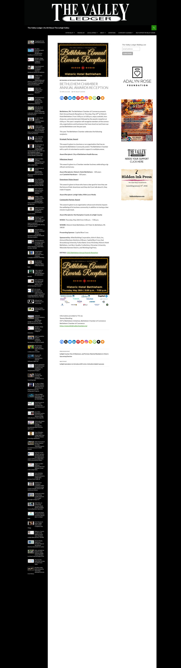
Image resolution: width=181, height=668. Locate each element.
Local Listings (91, 32)
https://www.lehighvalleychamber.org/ (73, 326)
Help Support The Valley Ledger (145, 32)
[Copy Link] (90, 98)
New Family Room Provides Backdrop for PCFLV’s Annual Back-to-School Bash (36, 515)
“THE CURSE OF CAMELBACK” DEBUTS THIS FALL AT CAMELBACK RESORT (36, 273)
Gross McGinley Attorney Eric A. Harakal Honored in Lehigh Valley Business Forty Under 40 (36, 476)
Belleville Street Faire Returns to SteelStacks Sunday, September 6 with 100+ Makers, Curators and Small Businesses (36, 110)
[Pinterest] (78, 98)
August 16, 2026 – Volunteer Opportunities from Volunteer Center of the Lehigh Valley (36, 466)
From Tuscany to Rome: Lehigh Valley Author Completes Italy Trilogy (35, 525)
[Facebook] (62, 98)
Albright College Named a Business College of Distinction (39, 60)
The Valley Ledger (79, 91)
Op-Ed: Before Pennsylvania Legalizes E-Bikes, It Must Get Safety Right (36, 264)
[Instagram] (86, 98)
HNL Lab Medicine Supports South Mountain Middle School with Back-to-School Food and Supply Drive (36, 553)
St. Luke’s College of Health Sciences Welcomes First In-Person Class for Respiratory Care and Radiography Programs (36, 387)
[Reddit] (82, 98)
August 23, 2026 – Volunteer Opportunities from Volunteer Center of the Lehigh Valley (36, 162)
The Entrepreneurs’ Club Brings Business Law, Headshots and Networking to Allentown (36, 100)
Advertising (112, 32)
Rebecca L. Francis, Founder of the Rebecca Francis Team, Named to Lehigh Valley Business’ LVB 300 (36, 534)
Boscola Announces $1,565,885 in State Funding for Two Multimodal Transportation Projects (36, 367)
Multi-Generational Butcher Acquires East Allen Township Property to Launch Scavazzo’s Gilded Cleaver (36, 445)
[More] (102, 98)
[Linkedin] (74, 98)
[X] (66, 98)
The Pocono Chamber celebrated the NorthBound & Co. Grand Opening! (36, 377)
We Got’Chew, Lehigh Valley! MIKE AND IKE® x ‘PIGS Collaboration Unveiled (36, 348)
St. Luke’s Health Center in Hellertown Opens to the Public (39, 120)
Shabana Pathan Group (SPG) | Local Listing (39, 309)
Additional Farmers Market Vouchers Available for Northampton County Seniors (36, 210)
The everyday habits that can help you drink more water (40, 562)
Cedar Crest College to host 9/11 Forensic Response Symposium (35, 91)
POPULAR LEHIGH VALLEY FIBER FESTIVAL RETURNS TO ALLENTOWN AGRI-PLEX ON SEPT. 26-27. (36, 425)
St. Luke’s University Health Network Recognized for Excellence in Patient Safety (36, 52)
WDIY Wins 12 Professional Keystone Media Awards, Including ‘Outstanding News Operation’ (36, 506)
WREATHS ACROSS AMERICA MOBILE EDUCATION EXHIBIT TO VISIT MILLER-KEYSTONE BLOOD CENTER (36, 319)
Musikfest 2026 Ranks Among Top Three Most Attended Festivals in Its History (36, 570)
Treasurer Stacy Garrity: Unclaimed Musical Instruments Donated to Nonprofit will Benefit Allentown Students (36, 233)
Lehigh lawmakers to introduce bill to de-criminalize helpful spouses (82, 363)
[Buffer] (98, 98)
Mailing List (81, 32)
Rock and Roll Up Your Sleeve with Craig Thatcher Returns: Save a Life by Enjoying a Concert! (35, 283)
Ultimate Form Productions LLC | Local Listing (39, 302)
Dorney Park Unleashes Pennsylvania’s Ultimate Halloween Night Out (35, 358)
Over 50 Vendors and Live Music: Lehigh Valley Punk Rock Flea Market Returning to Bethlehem (36, 435)
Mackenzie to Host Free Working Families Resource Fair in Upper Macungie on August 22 (36, 496)
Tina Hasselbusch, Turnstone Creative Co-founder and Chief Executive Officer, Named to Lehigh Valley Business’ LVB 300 (36, 244)
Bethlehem (63, 80)
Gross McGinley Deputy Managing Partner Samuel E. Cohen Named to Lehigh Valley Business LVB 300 (36, 182)
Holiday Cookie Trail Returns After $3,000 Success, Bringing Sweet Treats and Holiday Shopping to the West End (36, 200)
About (102, 32)
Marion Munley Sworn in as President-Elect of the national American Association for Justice (36, 544)
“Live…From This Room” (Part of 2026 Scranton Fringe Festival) (39, 139)
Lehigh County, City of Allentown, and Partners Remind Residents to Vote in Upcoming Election (84, 354)
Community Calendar (125, 32)
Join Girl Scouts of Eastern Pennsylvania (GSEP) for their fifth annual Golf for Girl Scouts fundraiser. (36, 172)
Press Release (81, 80)
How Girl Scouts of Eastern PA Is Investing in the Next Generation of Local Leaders (36, 405)
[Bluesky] (70, 98)
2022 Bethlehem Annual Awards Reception (82, 253)
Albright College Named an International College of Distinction (35, 330)
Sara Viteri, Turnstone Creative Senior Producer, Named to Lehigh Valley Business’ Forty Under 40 (36, 415)
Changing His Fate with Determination (40, 41)
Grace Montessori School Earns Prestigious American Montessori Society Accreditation (36, 69)
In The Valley (69, 32)
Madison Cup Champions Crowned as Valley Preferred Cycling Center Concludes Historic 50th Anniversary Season (36, 486)
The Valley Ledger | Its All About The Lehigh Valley (48, 28)
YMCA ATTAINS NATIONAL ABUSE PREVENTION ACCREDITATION (39, 397)
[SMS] (94, 98)
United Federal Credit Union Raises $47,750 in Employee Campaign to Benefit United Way (36, 254)
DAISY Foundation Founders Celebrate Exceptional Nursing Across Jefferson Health (36, 339)
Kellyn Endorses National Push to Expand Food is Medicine (39, 191)
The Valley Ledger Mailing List (134, 45)
